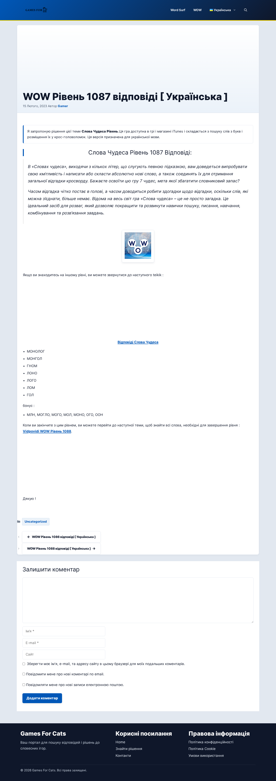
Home (120, 742)
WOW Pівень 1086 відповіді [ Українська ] (64, 537)
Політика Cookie (202, 749)
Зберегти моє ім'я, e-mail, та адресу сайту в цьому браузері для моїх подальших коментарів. (106, 664)
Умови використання (206, 756)
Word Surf (178, 10)
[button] (245, 10)
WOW (197, 10)
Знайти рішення (129, 749)
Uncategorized (36, 521)
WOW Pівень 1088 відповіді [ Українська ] (59, 548)
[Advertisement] (138, 61)
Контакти (123, 756)
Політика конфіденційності (211, 742)
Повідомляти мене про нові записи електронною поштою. (75, 685)
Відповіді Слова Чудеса (138, 342)
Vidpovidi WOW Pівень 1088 (47, 431)
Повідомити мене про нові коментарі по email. (65, 674)
